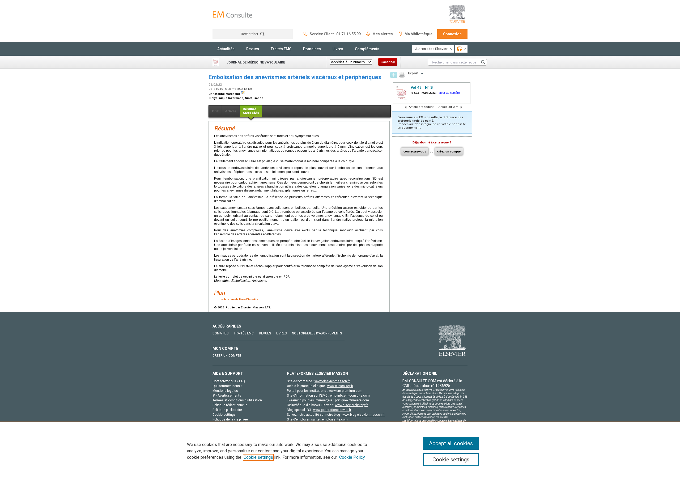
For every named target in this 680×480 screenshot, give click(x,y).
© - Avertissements (226, 395)
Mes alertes (382, 34)
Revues (252, 49)
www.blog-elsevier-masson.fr (363, 415)
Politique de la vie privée (230, 419)
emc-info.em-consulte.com (350, 395)
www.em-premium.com (345, 391)
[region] (340, 451)
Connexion (452, 34)
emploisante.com (335, 419)
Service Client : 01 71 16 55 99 (335, 34)
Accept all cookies (451, 443)
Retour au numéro (448, 92)
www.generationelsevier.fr (332, 410)
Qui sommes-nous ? (227, 386)
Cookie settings (258, 457)
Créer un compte (226, 356)
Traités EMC (281, 49)
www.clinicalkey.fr (340, 386)
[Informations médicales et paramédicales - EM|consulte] (232, 14)
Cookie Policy (352, 457)
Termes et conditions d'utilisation (237, 400)
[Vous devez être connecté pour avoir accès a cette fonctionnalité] (393, 75)
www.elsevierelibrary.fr (351, 405)
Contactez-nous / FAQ (228, 381)
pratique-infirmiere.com (352, 400)
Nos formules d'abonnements (317, 333)
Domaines (312, 49)
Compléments (367, 49)
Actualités (226, 49)
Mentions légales (225, 391)
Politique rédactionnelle (229, 405)
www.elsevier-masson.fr (332, 381)
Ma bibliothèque (418, 34)
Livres (338, 49)
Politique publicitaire (227, 410)
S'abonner (388, 61)
